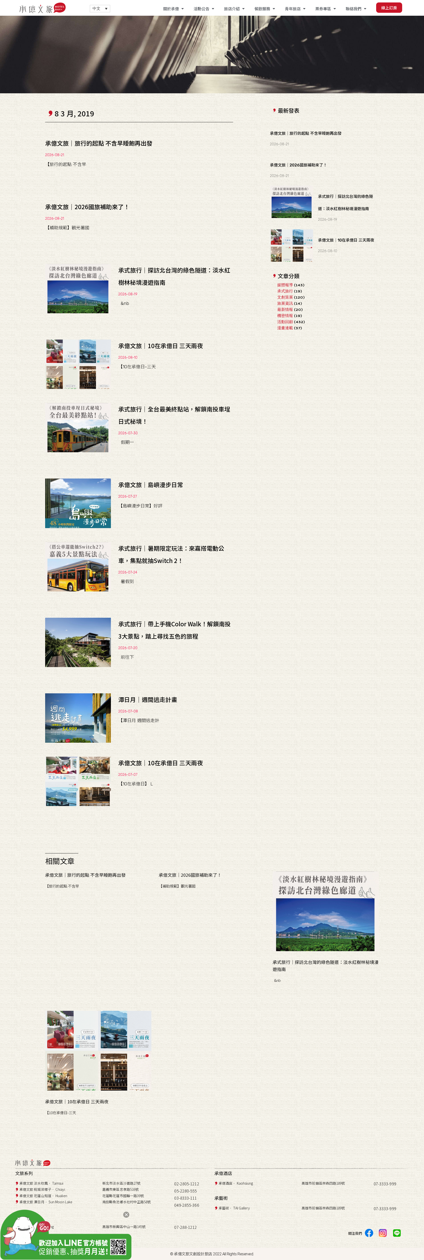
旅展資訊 (285, 303)
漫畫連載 (285, 328)
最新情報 (285, 309)
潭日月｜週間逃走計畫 (147, 699)
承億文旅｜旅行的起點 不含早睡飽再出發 (98, 143)
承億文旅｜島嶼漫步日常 (150, 484)
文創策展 (285, 297)
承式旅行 (285, 291)
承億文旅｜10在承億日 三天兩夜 (160, 345)
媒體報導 (285, 285)
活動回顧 (285, 322)
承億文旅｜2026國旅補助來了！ (87, 206)
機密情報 (285, 316)
